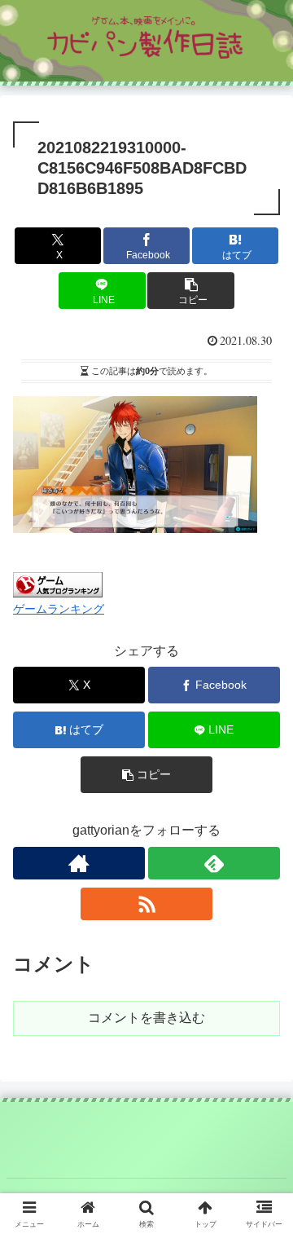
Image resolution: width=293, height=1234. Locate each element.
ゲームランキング (58, 608)
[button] (190, 290)
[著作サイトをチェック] (79, 863)
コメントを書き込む (146, 1018)
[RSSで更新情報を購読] (146, 904)
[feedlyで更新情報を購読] (214, 863)
